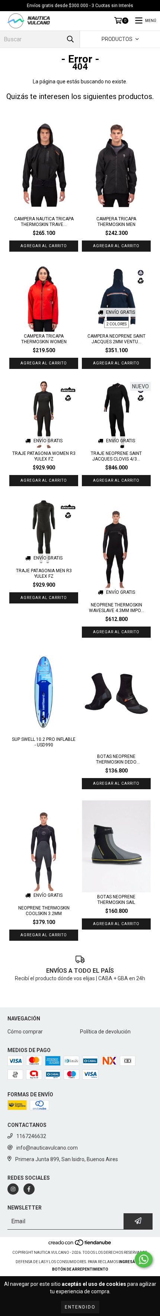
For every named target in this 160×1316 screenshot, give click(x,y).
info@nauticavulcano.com (47, 1148)
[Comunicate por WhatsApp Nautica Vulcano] (144, 1259)
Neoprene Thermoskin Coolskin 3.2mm (44, 910)
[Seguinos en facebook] (29, 1189)
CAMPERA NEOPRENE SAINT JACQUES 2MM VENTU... (116, 339)
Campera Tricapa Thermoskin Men (116, 221)
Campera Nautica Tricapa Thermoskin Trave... (44, 221)
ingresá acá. (132, 1262)
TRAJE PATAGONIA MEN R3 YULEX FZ (44, 573)
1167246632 (31, 1136)
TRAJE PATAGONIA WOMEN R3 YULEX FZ (44, 456)
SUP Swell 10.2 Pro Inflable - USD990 (44, 742)
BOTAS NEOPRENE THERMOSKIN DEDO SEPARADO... (116, 759)
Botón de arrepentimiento (80, 1269)
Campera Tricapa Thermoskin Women (44, 339)
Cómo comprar (25, 1032)
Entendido (80, 1307)
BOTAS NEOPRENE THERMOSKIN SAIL (116, 899)
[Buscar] (70, 39)
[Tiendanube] (80, 1245)
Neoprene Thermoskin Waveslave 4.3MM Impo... (116, 607)
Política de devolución (105, 1032)
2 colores (116, 324)
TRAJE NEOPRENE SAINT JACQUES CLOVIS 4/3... (116, 456)
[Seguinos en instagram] (13, 1189)
